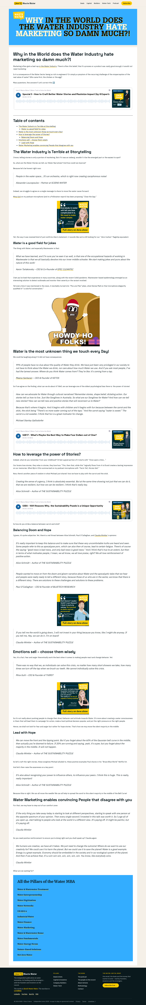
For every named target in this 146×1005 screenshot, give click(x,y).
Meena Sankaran (24, 378)
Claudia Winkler (101, 535)
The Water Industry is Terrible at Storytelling (37, 126)
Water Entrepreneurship (29, 895)
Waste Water (25, 3)
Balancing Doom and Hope (32, 137)
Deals (82, 3)
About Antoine (83, 983)
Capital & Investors (60, 980)
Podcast (116, 3)
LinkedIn (17, 994)
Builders (97, 3)
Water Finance (24, 922)
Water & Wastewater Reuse (30, 933)
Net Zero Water (24, 955)
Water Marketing (26, 927)
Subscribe (126, 3)
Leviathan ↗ (92, 1001)
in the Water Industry (48, 66)
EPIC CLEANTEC (65, 269)
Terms (84, 1001)
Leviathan (17, 991)
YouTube (24, 994)
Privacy (78, 1001)
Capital (89, 3)
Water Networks (25, 906)
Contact (81, 989)
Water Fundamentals (27, 938)
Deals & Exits (57, 977)
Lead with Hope (27, 143)
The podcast (82, 977)
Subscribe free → (111, 985)
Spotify (31, 994)
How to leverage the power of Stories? (34, 134)
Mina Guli (17, 196)
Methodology (82, 986)
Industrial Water (25, 917)
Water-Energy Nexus (27, 944)
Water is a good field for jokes (33, 129)
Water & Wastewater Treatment (33, 889)
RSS (37, 994)
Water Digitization (26, 900)
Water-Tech (106, 3)
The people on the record (86, 980)
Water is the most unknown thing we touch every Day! (41, 132)
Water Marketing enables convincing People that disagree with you (46, 145)
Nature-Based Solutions (29, 949)
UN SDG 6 (22, 911)
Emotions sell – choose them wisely (33, 140)
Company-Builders (59, 983)
